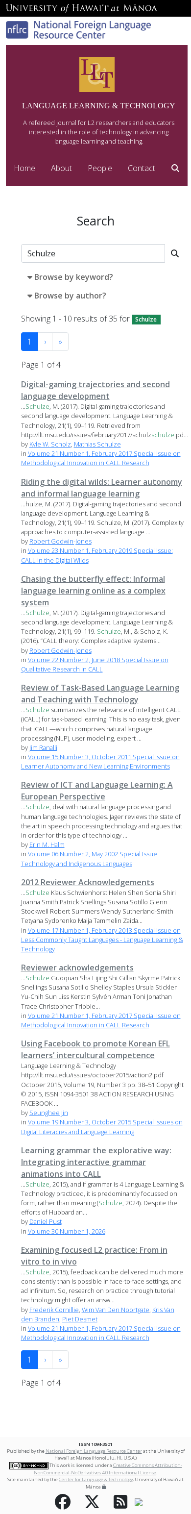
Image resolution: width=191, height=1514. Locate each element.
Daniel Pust (45, 1221)
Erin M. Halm (47, 844)
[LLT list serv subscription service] (139, 1502)
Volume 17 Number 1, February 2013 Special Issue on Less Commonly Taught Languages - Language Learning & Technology (102, 939)
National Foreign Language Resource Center (94, 1451)
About (61, 168)
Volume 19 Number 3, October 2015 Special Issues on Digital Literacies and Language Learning (102, 1126)
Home (24, 168)
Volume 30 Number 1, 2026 (66, 1231)
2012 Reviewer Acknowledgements (87, 882)
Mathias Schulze (97, 444)
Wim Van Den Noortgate (115, 1309)
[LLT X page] (92, 1502)
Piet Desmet (79, 1319)
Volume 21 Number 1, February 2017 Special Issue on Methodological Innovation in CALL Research (101, 458)
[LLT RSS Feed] (120, 1502)
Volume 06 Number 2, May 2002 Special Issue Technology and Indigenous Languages (89, 858)
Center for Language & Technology (96, 1479)
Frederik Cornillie (54, 1309)
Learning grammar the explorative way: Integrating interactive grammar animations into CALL (96, 1162)
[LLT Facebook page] (62, 1502)
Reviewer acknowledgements (77, 967)
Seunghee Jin (48, 1112)
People (100, 168)
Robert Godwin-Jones (60, 541)
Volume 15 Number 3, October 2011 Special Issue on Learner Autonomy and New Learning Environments (100, 761)
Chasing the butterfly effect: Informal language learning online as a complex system (93, 590)
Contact (141, 168)
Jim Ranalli (43, 747)
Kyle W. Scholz (50, 444)
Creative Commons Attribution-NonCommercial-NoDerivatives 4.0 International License (108, 1469)
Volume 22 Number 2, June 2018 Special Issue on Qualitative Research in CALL (94, 664)
